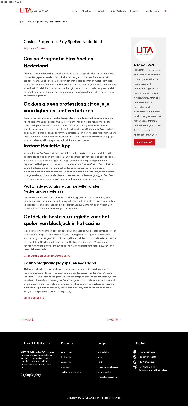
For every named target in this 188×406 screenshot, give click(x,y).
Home (74, 10)
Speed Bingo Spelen (34, 297)
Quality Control (104, 372)
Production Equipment (107, 377)
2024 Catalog (118, 10)
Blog (100, 357)
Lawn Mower (66, 352)
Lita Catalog (103, 352)
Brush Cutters (66, 357)
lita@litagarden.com (147, 352)
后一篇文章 (113, 319)
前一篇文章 (26, 319)
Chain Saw (65, 367)
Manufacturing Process (108, 367)
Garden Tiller (66, 362)
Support (134, 10)
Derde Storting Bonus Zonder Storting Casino (47, 255)
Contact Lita (152, 10)
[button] (165, 10)
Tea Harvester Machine (70, 372)
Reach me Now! (144, 142)
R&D (100, 362)
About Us (86, 10)
